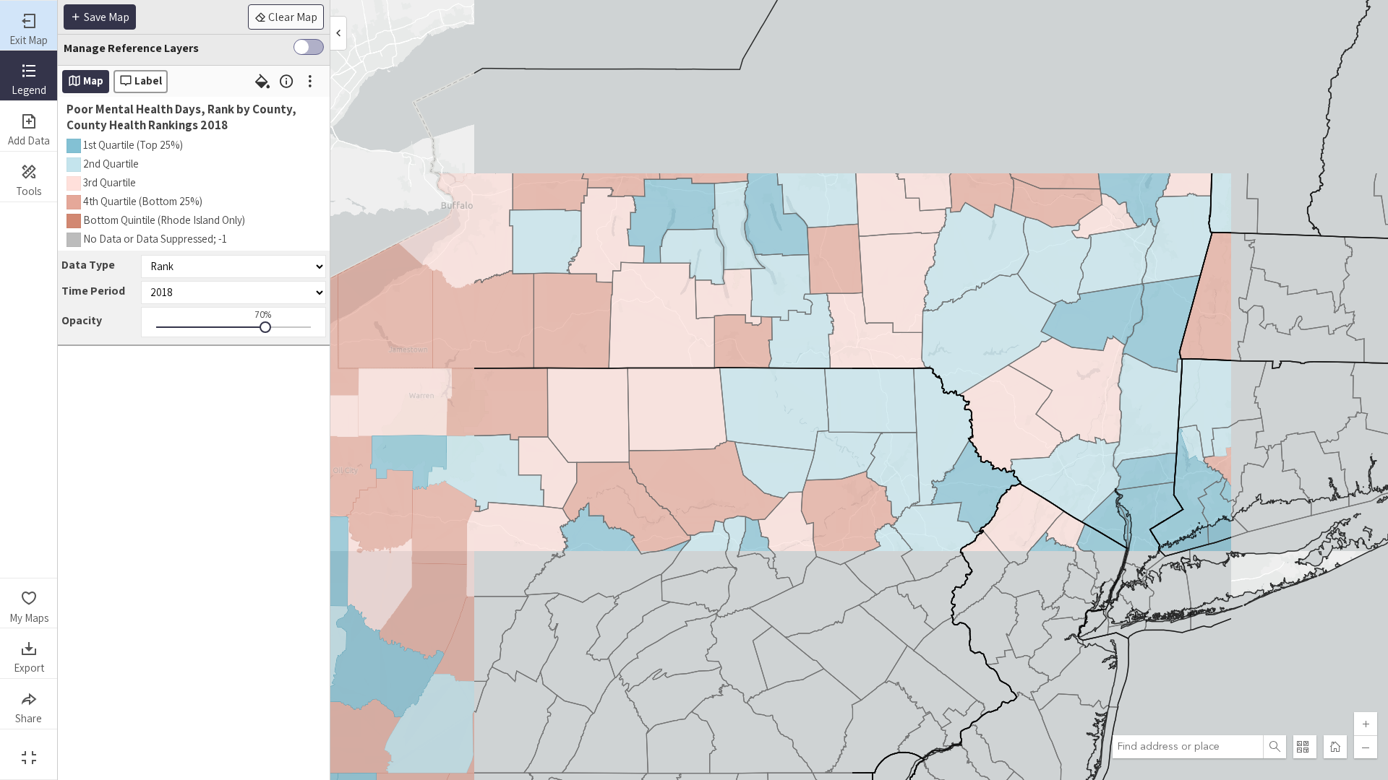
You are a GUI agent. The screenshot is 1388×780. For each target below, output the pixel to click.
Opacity (81, 320)
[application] (723, 390)
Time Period (93, 290)
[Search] (1274, 746)
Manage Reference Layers (131, 48)
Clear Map (291, 17)
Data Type (88, 264)
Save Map (105, 17)
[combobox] (1188, 746)
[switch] (309, 50)
